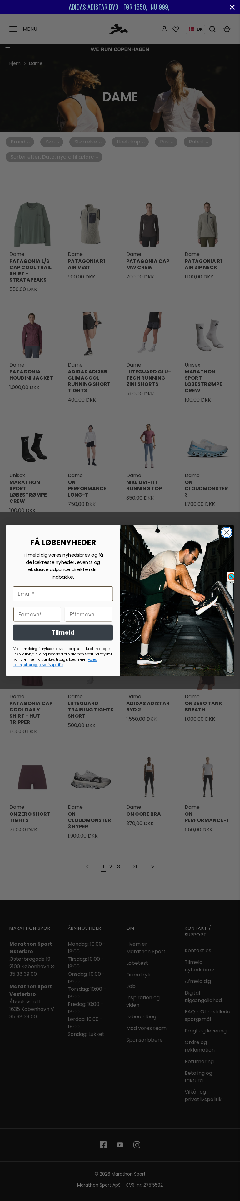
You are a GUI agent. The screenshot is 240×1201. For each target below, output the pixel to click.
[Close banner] (232, 7)
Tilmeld (63, 632)
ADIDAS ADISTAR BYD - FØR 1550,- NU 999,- (120, 7)
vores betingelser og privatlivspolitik (55, 662)
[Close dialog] (227, 532)
